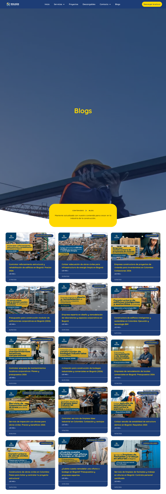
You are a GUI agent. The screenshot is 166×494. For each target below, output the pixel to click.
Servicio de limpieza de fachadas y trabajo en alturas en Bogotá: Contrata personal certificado (134, 475)
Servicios (58, 4)
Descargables (89, 4)
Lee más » (12, 274)
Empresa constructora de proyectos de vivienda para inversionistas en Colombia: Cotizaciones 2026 (134, 267)
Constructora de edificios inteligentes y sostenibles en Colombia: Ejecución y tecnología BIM (132, 321)
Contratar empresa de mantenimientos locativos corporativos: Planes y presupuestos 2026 (27, 371)
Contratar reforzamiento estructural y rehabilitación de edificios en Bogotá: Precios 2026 (30, 267)
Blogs (117, 4)
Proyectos (73, 4)
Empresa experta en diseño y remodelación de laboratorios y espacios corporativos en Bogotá (82, 317)
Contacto (104, 4)
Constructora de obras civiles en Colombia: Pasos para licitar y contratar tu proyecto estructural (29, 475)
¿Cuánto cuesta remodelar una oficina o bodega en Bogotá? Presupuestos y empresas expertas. (81, 471)
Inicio (47, 4)
